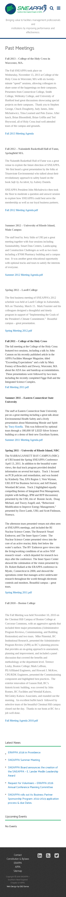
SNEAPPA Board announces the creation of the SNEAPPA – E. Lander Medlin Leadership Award (33, 771)
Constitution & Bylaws (18, 859)
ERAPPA (18, 863)
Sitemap (18, 871)
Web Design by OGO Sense (18, 886)
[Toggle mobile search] (51, 8)
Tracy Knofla (15, 426)
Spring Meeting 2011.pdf (18, 592)
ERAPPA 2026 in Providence (24, 752)
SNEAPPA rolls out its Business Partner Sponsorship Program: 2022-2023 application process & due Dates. (33, 798)
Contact (18, 855)
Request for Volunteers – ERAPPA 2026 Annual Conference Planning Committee (30, 785)
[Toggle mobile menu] (59, 8)
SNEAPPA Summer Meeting (24, 760)
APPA (17, 867)
